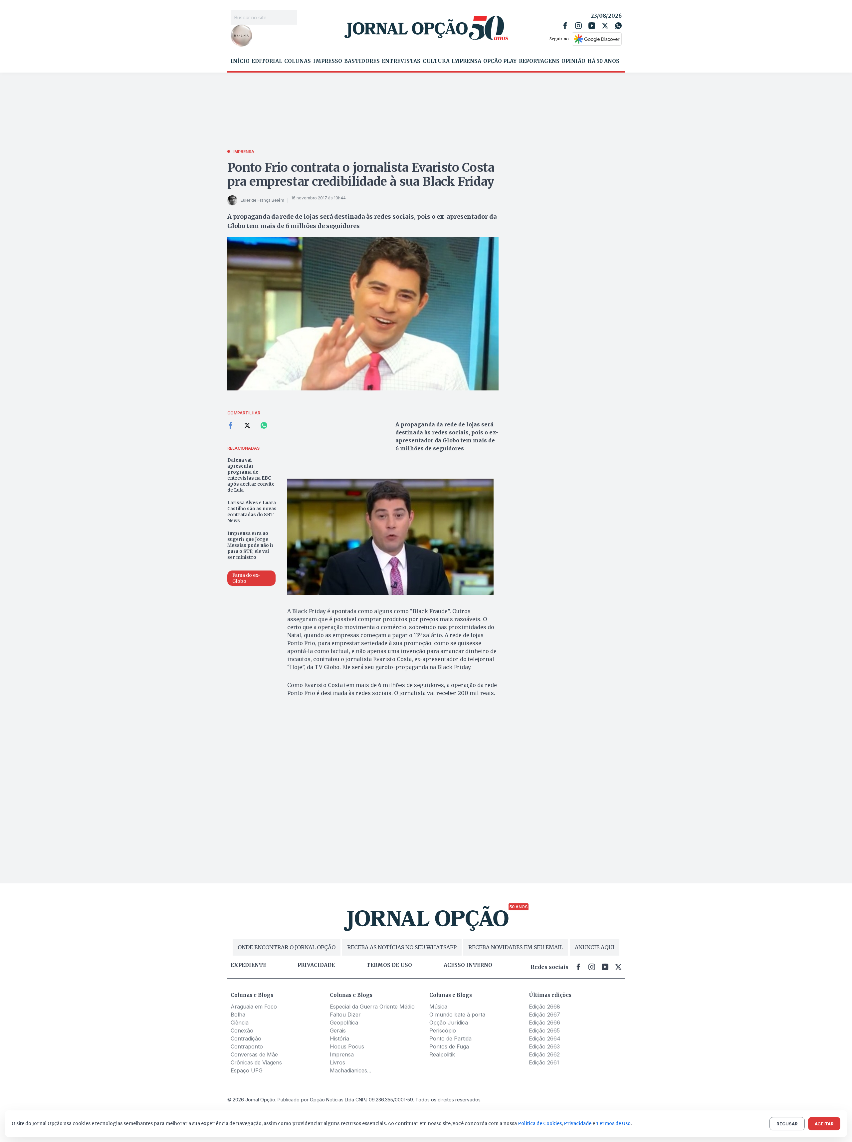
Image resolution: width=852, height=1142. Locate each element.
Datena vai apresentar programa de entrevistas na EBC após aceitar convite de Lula (251, 475)
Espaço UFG (247, 1070)
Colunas (297, 61)
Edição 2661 (544, 1062)
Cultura (436, 61)
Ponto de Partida (450, 1038)
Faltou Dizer (345, 1014)
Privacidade (316, 965)
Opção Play (500, 61)
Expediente (248, 965)
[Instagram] (578, 25)
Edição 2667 (544, 1014)
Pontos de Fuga (449, 1046)
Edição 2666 (544, 1022)
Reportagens (539, 61)
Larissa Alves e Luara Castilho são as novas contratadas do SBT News (252, 512)
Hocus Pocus (347, 1046)
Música (438, 1006)
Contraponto (247, 1046)
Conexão (242, 1030)
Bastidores (362, 61)
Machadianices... (350, 1070)
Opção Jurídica (448, 1022)
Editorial (267, 61)
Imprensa (466, 61)
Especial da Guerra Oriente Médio (372, 1006)
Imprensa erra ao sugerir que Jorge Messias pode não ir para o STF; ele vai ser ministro (250, 545)
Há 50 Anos (603, 61)
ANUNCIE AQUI (594, 947)
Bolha (238, 1014)
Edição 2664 (544, 1038)
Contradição (246, 1038)
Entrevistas (401, 61)
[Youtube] (591, 25)
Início (240, 61)
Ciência (240, 1022)
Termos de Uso (613, 1123)
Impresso (327, 61)
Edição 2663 (544, 1046)
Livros (337, 1062)
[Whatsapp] (618, 25)
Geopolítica (344, 1022)
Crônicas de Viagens (256, 1062)
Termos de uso (389, 965)
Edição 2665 (544, 1030)
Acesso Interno (468, 965)
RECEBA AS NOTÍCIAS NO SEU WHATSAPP (402, 947)
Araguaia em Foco (254, 1006)
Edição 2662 (544, 1054)
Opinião (573, 61)
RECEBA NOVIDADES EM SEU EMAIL (515, 947)
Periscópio (442, 1030)
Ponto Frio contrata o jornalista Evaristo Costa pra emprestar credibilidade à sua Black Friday (361, 174)
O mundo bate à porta (457, 1014)
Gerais (338, 1030)
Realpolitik (442, 1054)
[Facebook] (565, 25)
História (339, 1038)
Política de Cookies (540, 1123)
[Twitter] (605, 25)
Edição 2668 (544, 1006)
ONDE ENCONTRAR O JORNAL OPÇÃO (286, 947)
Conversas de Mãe (254, 1054)
